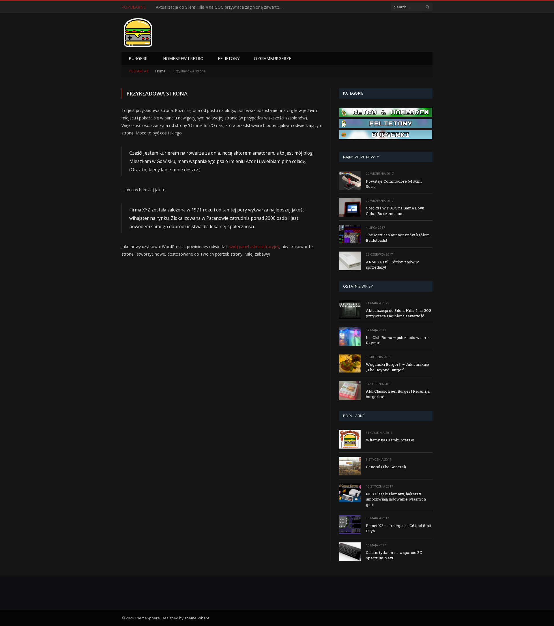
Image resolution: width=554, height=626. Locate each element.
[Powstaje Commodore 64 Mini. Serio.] (350, 180)
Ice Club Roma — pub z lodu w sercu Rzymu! (197, 7)
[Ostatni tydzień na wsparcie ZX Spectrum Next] (350, 551)
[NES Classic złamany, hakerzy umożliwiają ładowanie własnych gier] (350, 492)
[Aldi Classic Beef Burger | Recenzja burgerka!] (350, 390)
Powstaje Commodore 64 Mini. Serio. (394, 184)
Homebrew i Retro (183, 58)
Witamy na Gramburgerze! (390, 440)
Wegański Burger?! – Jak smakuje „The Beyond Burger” (397, 367)
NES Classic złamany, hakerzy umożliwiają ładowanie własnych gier (396, 499)
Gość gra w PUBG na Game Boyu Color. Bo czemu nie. (395, 210)
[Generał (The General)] (350, 466)
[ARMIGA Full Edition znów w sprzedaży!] (350, 261)
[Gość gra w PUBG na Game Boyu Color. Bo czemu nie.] (350, 207)
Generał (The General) (386, 466)
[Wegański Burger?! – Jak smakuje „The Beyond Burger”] (350, 363)
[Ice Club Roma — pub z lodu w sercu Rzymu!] (350, 336)
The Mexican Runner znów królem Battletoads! (398, 237)
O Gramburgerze (272, 58)
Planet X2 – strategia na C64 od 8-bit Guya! (398, 528)
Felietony (228, 58)
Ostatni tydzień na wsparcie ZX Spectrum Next (394, 555)
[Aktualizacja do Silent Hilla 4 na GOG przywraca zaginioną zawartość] (350, 309)
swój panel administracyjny (254, 246)
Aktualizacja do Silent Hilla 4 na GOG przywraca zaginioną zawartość (398, 313)
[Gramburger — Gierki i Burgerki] (138, 32)
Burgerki (139, 58)
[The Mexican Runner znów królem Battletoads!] (350, 234)
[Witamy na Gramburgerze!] (350, 439)
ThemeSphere (196, 618)
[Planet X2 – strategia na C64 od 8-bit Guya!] (350, 524)
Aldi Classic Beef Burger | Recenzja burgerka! (398, 394)
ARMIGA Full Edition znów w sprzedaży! (392, 264)
